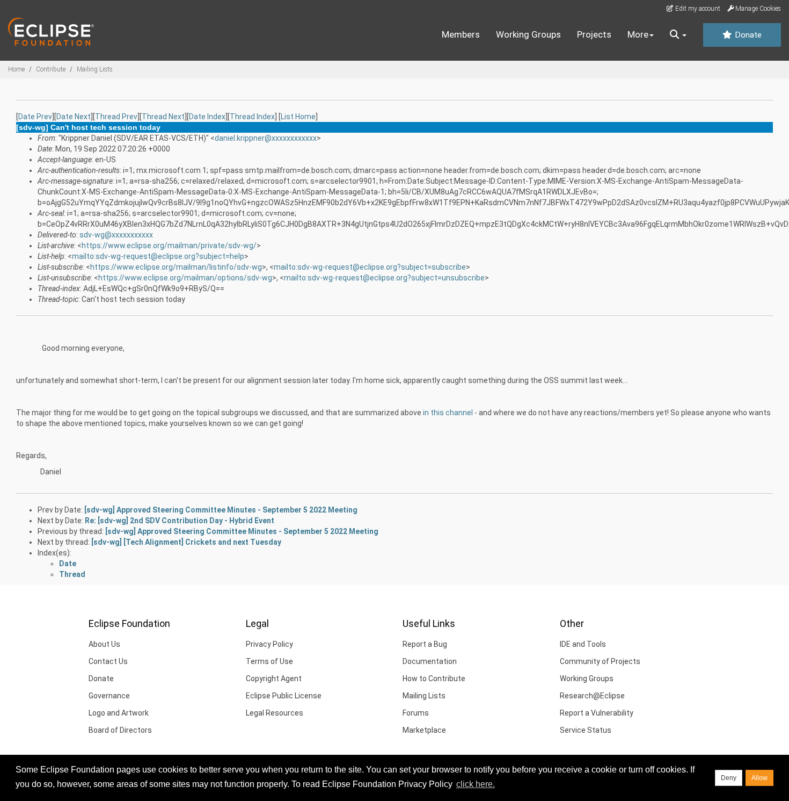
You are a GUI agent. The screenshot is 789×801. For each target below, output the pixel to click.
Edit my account (697, 8)
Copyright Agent (274, 678)
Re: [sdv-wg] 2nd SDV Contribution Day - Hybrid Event (179, 520)
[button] (678, 35)
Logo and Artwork (119, 713)
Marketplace (424, 730)
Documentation (430, 661)
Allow (759, 778)
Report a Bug (425, 644)
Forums (416, 713)
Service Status (585, 730)
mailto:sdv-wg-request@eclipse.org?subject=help (158, 256)
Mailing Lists (95, 69)
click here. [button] (475, 784)
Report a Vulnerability (596, 713)
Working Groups (528, 34)
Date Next (73, 116)
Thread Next (163, 116)
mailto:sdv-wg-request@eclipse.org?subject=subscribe (370, 267)
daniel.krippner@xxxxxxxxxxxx (266, 138)
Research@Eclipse (592, 695)
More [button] (637, 34)
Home (16, 69)
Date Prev (35, 116)
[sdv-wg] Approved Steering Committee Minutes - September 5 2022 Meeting (220, 510)
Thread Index (252, 116)
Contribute (50, 69)
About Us (104, 644)
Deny (728, 778)
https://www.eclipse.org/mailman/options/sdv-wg (185, 277)
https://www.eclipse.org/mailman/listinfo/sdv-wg (176, 267)
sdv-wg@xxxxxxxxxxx (116, 234)
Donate (747, 35)
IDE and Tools (583, 644)
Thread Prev (116, 116)
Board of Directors (120, 730)
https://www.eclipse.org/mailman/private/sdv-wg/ (169, 245)
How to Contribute (434, 678)
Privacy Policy (269, 644)
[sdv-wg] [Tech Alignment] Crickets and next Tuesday (186, 542)
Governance (109, 695)
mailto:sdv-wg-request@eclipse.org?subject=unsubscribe (384, 277)
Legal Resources (274, 713)
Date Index (207, 116)
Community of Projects (600, 661)
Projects (594, 34)
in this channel (448, 412)
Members (461, 34)
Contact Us (108, 661)
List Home (298, 116)
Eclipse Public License (284, 695)
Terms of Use (269, 661)
